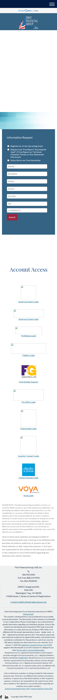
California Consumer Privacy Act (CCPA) (36, 645)
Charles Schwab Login (28, 477)
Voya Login (28, 495)
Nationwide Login (28, 428)
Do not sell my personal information (30, 650)
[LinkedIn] (6, 696)
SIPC (26, 658)
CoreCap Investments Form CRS (17, 689)
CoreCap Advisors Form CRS (41, 689)
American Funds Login (29, 319)
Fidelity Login (28, 355)
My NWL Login (29, 402)
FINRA (20, 658)
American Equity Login (28, 301)
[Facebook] (2, 696)
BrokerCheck (28, 614)
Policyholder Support (28, 382)
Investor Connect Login (28, 456)
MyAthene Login (28, 335)
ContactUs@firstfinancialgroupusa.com (28, 602)
